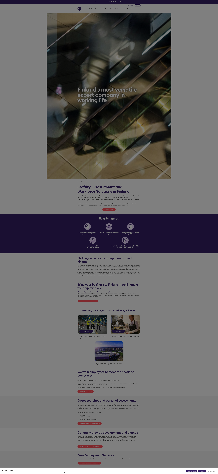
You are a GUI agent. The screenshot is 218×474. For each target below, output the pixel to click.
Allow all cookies (192, 471)
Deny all (202, 471)
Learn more (62, 471)
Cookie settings (211, 471)
